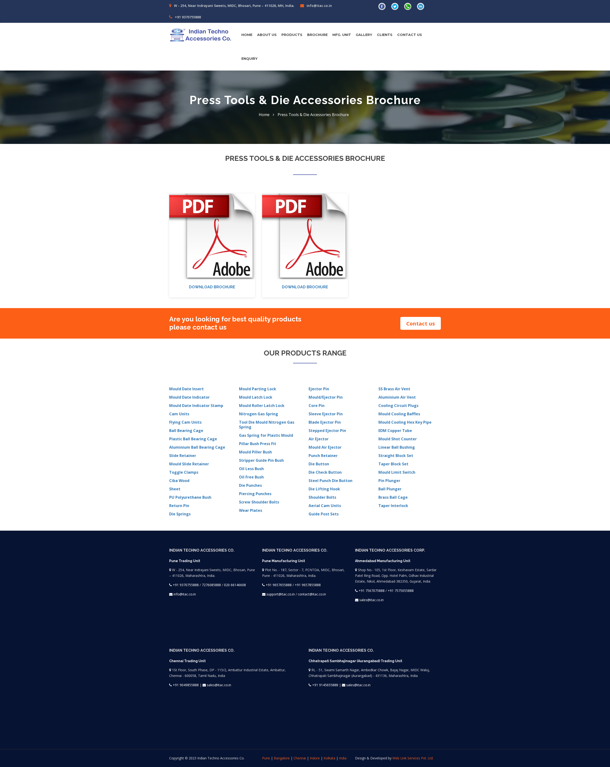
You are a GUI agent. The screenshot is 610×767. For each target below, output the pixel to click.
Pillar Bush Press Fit (257, 443)
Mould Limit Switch (396, 472)
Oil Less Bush (251, 468)
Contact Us (409, 35)
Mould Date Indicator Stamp (196, 405)
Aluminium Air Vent (397, 397)
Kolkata (329, 758)
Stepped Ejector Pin (327, 430)
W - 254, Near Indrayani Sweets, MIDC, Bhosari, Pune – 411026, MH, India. (234, 5)
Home (246, 35)
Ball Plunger (390, 489)
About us (267, 35)
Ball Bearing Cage (186, 430)
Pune (266, 758)
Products (291, 35)
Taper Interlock (393, 505)
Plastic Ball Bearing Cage (193, 439)
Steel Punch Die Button (330, 480)
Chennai (300, 758)
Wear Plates (250, 510)
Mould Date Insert (186, 388)
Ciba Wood (179, 480)
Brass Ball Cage (393, 497)
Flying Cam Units (185, 422)
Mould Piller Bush (255, 452)
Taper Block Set (393, 464)
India (342, 758)
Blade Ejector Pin (325, 422)
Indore (315, 758)
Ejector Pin (319, 388)
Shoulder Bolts (322, 497)
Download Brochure (212, 287)
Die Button (319, 464)
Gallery (364, 35)
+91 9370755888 (187, 17)
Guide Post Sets (324, 514)
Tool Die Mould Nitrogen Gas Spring (266, 425)
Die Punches (250, 485)
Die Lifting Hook (324, 489)
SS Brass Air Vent (394, 388)
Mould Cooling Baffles (399, 414)
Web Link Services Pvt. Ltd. (412, 758)
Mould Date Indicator (189, 397)
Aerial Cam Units (325, 505)
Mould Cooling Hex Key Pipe (405, 422)
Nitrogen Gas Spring (258, 414)
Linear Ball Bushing (396, 447)
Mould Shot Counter (397, 439)
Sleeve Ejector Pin (326, 414)
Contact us (420, 323)
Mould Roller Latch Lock (262, 405)
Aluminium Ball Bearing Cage (197, 447)
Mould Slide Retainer (189, 464)
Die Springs (180, 514)
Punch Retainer (323, 455)
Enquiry (249, 58)
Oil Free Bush (251, 477)
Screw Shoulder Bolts (259, 502)
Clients (384, 35)
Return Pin (179, 505)
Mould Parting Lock (257, 388)
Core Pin (317, 405)
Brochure (317, 35)
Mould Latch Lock (255, 397)
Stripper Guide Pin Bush (261, 460)
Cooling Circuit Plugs (398, 405)
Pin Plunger (389, 480)
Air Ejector (319, 439)
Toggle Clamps (183, 472)
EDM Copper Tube (395, 430)
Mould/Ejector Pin (326, 397)
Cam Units (179, 414)
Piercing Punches (255, 493)
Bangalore (282, 758)
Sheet (174, 489)
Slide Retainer (182, 455)
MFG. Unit (341, 35)
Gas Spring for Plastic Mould (266, 435)
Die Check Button (325, 472)
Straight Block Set (395, 455)
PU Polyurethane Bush (190, 497)
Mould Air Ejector (325, 447)
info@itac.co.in (319, 5)
